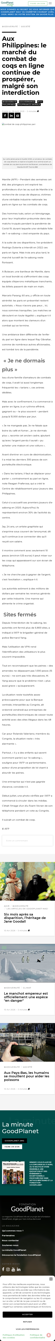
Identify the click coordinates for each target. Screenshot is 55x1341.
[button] (51, 1279)
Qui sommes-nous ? (12, 1230)
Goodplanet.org (14, 1141)
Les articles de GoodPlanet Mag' (27, 908)
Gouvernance (27, 102)
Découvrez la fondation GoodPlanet (21, 1255)
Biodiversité (10, 26)
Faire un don (37, 3)
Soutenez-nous (10, 1245)
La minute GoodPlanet (14, 1250)
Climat (27, 988)
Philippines (9, 105)
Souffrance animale (29, 105)
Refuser (27, 1322)
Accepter (27, 1314)
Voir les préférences (27, 1329)
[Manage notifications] (49, 1335)
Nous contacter (10, 1240)
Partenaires (8, 1235)
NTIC (40, 102)
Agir (6, 906)
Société (25, 26)
